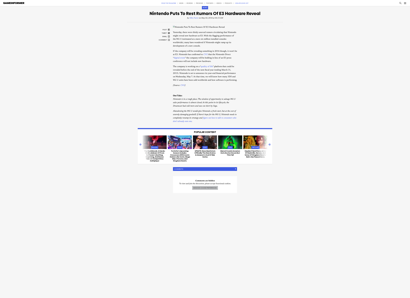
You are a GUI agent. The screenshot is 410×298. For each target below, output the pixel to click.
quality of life (207, 67)
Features (209, 3)
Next (270, 145)
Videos (219, 3)
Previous (140, 145)
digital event (179, 58)
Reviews (190, 3)
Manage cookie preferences (205, 188)
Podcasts (228, 3)
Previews (199, 3)
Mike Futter (193, 18)
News (181, 3)
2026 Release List (242, 3)
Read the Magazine (168, 3)
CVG (205, 55)
